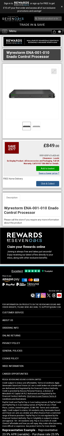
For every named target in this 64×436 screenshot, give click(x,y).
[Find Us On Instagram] (43, 297)
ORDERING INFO (10, 327)
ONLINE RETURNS (11, 335)
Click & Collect (48, 183)
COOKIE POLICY (10, 358)
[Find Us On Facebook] (32, 297)
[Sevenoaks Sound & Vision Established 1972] (12, 18)
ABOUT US (7, 320)
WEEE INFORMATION (12, 366)
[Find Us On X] (48, 297)
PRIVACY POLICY (11, 343)
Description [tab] (12, 197)
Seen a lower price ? (49, 173)
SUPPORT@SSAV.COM (51, 307)
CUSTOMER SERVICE (13, 312)
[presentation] (48, 18)
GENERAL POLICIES (12, 350)
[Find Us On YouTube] (59, 297)
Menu (12, 31)
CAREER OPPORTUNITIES (15, 373)
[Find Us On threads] (53, 297)
